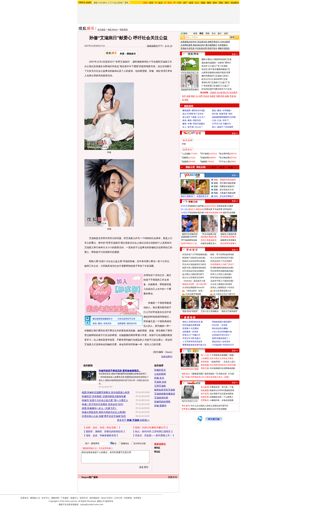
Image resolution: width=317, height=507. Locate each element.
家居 (191, 3)
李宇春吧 (205, 154)
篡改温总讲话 (199, 45)
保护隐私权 (94, 498)
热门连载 (186, 377)
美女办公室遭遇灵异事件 (193, 277)
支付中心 (46, 498)
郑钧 (223, 96)
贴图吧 (185, 161)
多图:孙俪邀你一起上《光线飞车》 (99, 408)
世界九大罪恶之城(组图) (220, 274)
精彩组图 (205, 365)
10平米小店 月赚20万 (221, 124)
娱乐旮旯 (205, 394)
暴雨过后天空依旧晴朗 (217, 409)
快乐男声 (233, 92)
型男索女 (205, 400)
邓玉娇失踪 (202, 42)
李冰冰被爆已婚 (209, 234)
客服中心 (74, 498)
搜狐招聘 (55, 498)
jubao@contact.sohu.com (91, 504)
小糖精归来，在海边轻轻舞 (221, 400)
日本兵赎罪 (225, 42)
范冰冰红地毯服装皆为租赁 (194, 264)
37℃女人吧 (225, 161)
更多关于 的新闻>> (133, 420)
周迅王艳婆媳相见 (209, 240)
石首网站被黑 (187, 45)
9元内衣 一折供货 (220, 325)
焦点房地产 (119, 2)
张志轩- (205, 66)
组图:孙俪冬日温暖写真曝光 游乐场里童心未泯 (105, 392)
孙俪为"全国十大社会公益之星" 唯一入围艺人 (105, 400)
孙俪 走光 (159, 378)
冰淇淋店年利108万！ (221, 335)
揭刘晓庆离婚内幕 (209, 237)
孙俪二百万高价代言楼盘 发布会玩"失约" (102, 404)
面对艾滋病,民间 (219, 76)
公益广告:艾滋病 (218, 66)
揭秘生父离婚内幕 (228, 234)
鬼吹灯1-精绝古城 (196, 209)
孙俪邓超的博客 (162, 401)
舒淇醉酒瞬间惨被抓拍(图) (221, 268)
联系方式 (84, 498)
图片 (220, 33)
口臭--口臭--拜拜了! (220, 120)
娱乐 (160, 3)
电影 (193, 96)
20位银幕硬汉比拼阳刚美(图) (222, 368)
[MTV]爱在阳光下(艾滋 (220, 89)
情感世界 (205, 397)
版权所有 (109, 501)
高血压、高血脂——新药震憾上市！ (153, 435)
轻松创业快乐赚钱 (220, 328)
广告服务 (65, 498)
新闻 (195, 33)
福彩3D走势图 (229, 212)
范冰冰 (206, 96)
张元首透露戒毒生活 (222, 291)
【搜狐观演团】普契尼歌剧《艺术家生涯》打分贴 (212, 374)
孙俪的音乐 (160, 370)
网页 (201, 33)
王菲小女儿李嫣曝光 (210, 311)
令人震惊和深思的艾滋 (220, 59)
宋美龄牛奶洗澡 (187, 48)
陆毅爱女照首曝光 (228, 240)
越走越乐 (206, 63)
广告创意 (206, 86)
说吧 (226, 33)
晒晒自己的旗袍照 (198, 409)
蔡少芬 (226, 92)
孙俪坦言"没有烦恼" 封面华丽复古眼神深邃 (104, 396)
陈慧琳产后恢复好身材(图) (193, 258)
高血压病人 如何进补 (221, 341)
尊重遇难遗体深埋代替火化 (194, 345)
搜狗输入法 (35, 498)
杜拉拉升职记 (210, 206)
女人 (197, 3)
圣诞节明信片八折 (189, 243)
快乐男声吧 (224, 154)
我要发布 (172, 477)
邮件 (215, 3)
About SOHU (107, 498)
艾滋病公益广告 (220, 82)
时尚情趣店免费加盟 (191, 325)
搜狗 (126, 2)
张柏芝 (213, 96)
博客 (221, 3)
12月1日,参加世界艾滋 (216, 79)
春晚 (227, 96)
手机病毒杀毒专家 (196, 212)
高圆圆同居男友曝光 (190, 90)
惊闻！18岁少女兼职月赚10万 (150, 427)
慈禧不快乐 (212, 48)
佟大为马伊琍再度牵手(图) (221, 258)
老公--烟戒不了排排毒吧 (222, 127)
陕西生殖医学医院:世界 (220, 72)
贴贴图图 (205, 390)
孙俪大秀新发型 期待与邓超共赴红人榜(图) (104, 412)
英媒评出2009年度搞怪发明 (222, 390)
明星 (186, 100)
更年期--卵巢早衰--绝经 (222, 114)
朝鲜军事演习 (214, 42)
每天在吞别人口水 (190, 401)
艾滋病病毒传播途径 (164, 393)
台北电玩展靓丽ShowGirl (193, 287)
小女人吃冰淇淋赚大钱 (222, 332)
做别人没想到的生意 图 (192, 322)
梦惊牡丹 (206, 82)
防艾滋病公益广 (220, 86)
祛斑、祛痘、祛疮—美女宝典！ (102, 427)
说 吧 (198, 133)
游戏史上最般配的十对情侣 (222, 287)
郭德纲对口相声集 (196, 206)
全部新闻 (128, 498)
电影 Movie (113, 29)
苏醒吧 (185, 158)
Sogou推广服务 (89, 477)
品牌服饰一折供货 (190, 332)
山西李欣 (206, 72)
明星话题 (205, 368)
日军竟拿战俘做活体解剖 (193, 271)
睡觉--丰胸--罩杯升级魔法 (193, 124)
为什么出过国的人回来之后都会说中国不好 (209, 406)
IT (174, 3)
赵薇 (188, 96)
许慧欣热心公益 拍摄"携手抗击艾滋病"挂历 (104, 416)
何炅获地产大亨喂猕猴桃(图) (194, 254)
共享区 (184, 212)
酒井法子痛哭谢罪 (229, 311)
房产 (185, 3)
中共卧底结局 (201, 48)
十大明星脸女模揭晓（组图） (222, 355)
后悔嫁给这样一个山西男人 (221, 397)
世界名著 (208, 209)
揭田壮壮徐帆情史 (190, 234)
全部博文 (137, 498)
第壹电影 (205, 362)
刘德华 (213, 92)
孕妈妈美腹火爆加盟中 (222, 322)
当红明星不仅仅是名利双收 (221, 394)
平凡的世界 (218, 209)
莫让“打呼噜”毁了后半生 (193, 114)
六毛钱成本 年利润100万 (223, 345)
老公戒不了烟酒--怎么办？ (194, 117)
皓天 (204, 79)
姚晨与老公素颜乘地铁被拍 (194, 268)
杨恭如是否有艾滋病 (164, 389)
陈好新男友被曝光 (228, 243)
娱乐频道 (102, 29)
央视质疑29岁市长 (189, 42)
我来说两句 (152, 46)
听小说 (184, 209)
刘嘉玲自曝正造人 (209, 243)
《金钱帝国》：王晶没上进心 (222, 362)
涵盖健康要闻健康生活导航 (224, 117)
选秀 (201, 96)
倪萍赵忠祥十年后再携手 (221, 261)
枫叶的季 (206, 76)
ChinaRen (102, 2)
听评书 (184, 206)
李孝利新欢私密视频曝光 (221, 277)
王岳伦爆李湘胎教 (193, 294)
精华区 (157, 447)
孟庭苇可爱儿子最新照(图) (221, 281)
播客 (209, 3)
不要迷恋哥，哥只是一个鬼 (221, 387)
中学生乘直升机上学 (190, 73)
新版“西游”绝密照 (190, 311)
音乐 (214, 33)
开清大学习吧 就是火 (191, 338)
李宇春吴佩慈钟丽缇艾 (219, 69)
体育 (151, 3)
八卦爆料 (205, 358)
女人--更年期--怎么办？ (192, 127)
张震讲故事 (222, 206)
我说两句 (235, 3)
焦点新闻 (205, 387)
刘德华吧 (205, 158)
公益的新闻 (160, 374)
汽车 (179, 3)
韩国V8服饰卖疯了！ (221, 338)
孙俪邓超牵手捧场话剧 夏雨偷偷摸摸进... (120, 370)
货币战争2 (227, 209)
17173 (111, 2)
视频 (203, 3)
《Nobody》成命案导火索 (193, 281)
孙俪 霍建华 (160, 405)
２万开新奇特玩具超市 (192, 341)
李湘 (231, 96)
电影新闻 (124, 29)
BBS (227, 3)
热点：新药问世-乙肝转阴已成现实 (153, 431)
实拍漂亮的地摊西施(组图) (221, 271)
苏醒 (218, 96)
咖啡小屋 (206, 59)
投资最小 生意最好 (190, 328)
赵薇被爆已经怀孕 (189, 237)
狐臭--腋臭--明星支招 (191, 120)
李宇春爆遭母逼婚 (189, 240)
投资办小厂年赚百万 (191, 335)
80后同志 (206, 89)
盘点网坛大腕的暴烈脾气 (193, 274)
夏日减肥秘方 (211, 45)
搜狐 (96, 2)
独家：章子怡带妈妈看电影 (222, 254)
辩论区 (157, 451)
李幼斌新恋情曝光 (228, 237)
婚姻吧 (204, 161)
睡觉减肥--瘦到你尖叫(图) (193, 110)
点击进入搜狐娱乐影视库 (221, 284)
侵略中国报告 (224, 48)
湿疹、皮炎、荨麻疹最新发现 (101, 435)
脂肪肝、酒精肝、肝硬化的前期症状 (104, 431)
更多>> (235, 54)
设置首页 (24, 498)
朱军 (184, 96)
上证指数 (186, 154)
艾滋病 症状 (160, 381)
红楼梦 (230, 206)
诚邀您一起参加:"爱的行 (220, 63)
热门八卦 (205, 355)
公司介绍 (118, 498)
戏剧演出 (186, 374)
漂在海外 (186, 406)
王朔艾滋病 (160, 385)
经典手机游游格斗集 (213, 212)
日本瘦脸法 (223, 45)
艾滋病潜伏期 (161, 397)
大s (196, 96)
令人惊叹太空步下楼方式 (224, 294)
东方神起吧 (224, 158)
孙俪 (184, 144)
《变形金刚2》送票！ (194, 291)
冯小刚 (220, 92)
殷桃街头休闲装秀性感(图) (193, 261)
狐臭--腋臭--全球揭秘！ (222, 110)
